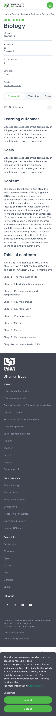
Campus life (10, 506)
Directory (9, 551)
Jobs (6, 572)
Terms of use (10, 626)
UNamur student (13, 412)
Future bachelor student (17, 391)
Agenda (8, 558)
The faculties (11, 492)
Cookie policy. (35, 685)
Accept (28, 700)
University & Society (15, 521)
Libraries (8, 579)
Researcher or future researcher (21, 419)
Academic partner (14, 426)
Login (7, 586)
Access (7, 565)
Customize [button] (9, 693)
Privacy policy (29, 626)
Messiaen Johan (12, 85)
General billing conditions (16, 638)
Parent (7, 455)
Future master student (16, 398)
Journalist (9, 462)
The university (11, 485)
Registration (10, 544)
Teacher (8, 448)
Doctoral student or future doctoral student (28, 405)
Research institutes (14, 499)
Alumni (8, 440)
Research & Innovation (16, 513)
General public (12, 469)
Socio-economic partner (17, 433)
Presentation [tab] (15, 96)
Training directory (20, 14)
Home (6, 14)
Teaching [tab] (33, 96)
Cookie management (14, 632)
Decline (28, 709)
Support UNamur (13, 528)
